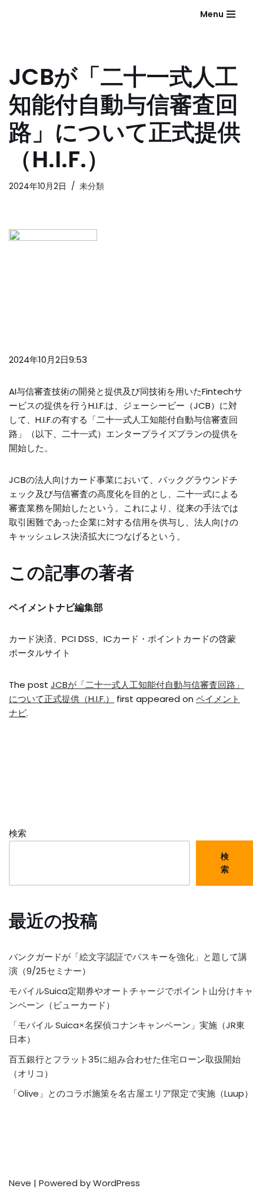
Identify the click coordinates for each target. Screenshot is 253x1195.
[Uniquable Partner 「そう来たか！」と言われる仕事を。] (38, 14)
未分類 (91, 186)
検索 (17, 833)
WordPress (116, 1183)
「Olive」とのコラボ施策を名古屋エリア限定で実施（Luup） (131, 1093)
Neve (20, 1183)
